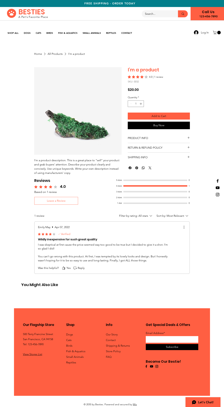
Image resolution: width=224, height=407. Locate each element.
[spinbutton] (136, 104)
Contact (111, 340)
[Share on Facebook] (130, 168)
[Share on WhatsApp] (143, 168)
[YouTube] (217, 187)
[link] (145, 76)
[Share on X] (150, 168)
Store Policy (113, 351)
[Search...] (183, 13)
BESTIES (31, 12)
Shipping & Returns (118, 345)
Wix (135, 404)
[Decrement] (130, 104)
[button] (217, 32)
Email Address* (155, 333)
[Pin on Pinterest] (137, 168)
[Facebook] (217, 181)
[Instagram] (217, 194)
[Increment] (141, 104)
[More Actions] (184, 227)
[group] (112, 295)
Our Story (112, 334)
